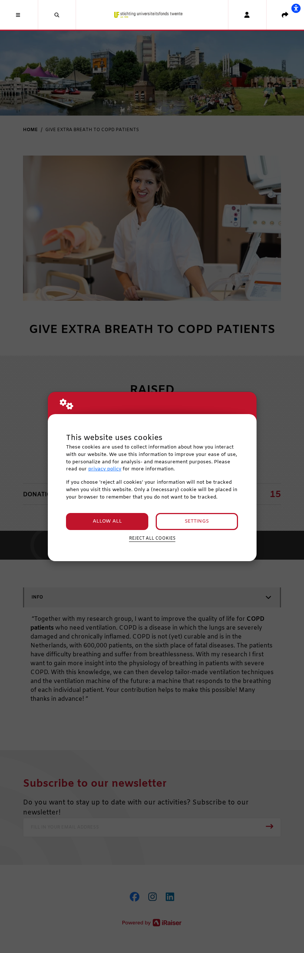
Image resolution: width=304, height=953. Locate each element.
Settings (197, 521)
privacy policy (104, 469)
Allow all (107, 521)
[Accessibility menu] (295, 8)
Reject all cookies (152, 539)
